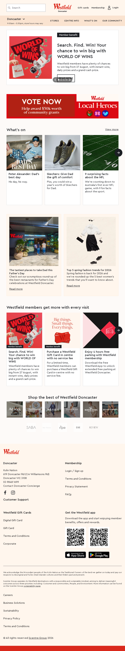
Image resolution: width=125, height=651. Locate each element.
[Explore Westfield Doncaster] (62, 8)
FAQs (68, 494)
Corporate (9, 543)
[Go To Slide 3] (63, 79)
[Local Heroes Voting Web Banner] (62, 106)
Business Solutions (14, 603)
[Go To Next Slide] (69, 79)
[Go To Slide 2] (61, 79)
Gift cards (83, 8)
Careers (8, 595)
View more (111, 129)
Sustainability (11, 610)
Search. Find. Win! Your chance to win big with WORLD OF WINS (22, 356)
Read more (16, 289)
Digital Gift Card (12, 520)
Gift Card (8, 528)
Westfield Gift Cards (17, 512)
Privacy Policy (11, 618)
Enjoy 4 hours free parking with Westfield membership (100, 355)
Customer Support (16, 499)
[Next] (118, 153)
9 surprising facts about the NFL (96, 176)
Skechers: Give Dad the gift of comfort (60, 176)
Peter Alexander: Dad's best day (24, 176)
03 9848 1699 (11, 482)
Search (16, 7)
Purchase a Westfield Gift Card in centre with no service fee (61, 355)
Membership (98, 8)
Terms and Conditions (78, 478)
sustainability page (32, 586)
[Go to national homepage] (11, 451)
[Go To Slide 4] (66, 79)
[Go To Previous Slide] (55, 79)
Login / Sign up (74, 471)
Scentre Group (38, 638)
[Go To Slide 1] (58, 79)
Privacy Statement (76, 486)
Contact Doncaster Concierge (21, 486)
